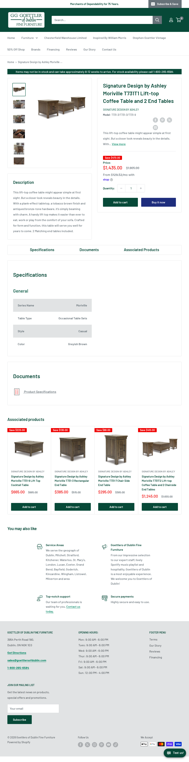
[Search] (157, 20)
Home (11, 37)
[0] (178, 20)
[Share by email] (155, 127)
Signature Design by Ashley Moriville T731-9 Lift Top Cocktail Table (27, 481)
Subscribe (19, 719)
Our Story (89, 49)
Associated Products (141, 249)
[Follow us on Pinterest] (101, 744)
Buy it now (158, 202)
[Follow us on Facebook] (80, 744)
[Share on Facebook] (155, 120)
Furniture (27, 37)
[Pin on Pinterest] (162, 120)
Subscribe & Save (167, 4)
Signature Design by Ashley (121, 109)
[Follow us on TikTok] (115, 744)
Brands (35, 49)
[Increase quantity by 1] (141, 188)
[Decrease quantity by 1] (121, 188)
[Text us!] (175, 754)
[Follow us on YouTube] (108, 744)
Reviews (71, 49)
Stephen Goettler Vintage (149, 37)
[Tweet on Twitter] (169, 120)
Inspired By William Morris (109, 37)
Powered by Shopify (18, 742)
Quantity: (109, 188)
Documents (89, 249)
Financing (53, 49)
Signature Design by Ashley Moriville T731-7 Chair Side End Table (114, 481)
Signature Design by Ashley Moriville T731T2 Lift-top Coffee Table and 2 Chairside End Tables (159, 483)
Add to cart (120, 202)
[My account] (171, 20)
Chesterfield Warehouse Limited (65, 37)
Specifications (42, 249)
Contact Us (109, 49)
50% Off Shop (16, 49)
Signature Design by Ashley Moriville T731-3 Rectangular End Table (72, 481)
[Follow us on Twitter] (87, 744)
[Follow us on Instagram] (94, 744)
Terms (153, 639)
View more (119, 144)
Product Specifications (39, 392)
